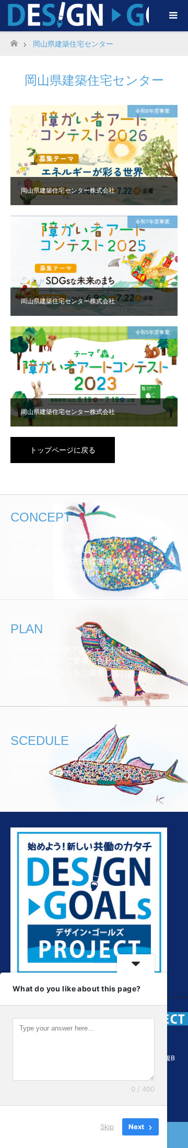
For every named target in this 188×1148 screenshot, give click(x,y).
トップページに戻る (63, 450)
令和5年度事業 (152, 332)
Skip (107, 1126)
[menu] (172, 15)
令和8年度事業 (152, 111)
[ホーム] (13, 40)
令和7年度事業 (152, 221)
